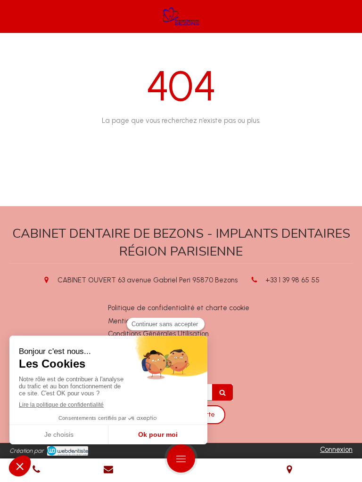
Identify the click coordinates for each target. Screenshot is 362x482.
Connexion (336, 449)
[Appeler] (36, 470)
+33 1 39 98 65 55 (292, 280)
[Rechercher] (222, 392)
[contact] (109, 470)
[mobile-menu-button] (181, 458)
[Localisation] (289, 470)
